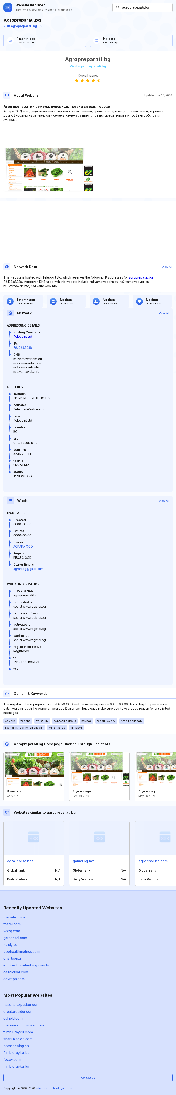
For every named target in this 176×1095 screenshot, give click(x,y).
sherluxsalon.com (17, 1039)
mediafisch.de (14, 917)
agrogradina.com (153, 861)
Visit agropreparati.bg (20, 26)
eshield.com (13, 1018)
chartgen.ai (12, 958)
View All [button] (167, 266)
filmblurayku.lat (16, 1052)
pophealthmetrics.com (21, 951)
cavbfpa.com (14, 979)
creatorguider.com (18, 1011)
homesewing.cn (16, 1046)
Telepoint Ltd (22, 336)
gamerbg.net (83, 861)
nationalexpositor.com (21, 1004)
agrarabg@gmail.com (28, 569)
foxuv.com (12, 1059)
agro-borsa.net (20, 861)
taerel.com (12, 924)
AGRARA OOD (23, 546)
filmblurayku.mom (18, 1032)
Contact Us (88, 1077)
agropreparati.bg (141, 277)
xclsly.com (11, 944)
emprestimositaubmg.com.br (26, 965)
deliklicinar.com (15, 972)
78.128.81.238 (22, 347)
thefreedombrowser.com (23, 1025)
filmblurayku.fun (16, 1066)
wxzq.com (11, 931)
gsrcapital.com (15, 938)
